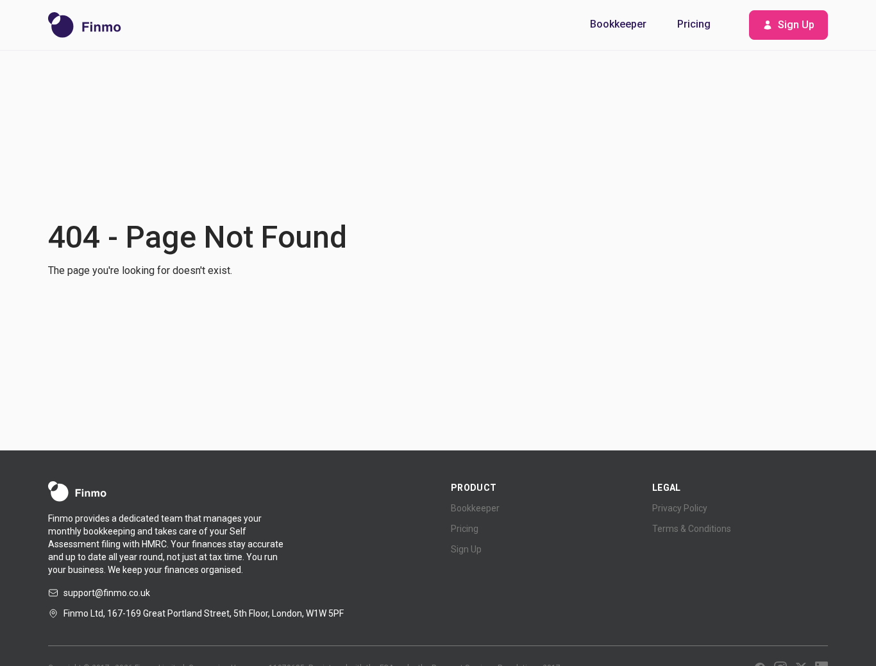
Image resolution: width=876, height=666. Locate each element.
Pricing (694, 24)
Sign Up (796, 25)
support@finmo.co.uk (106, 593)
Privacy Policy (679, 508)
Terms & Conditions (691, 529)
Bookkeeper (618, 24)
